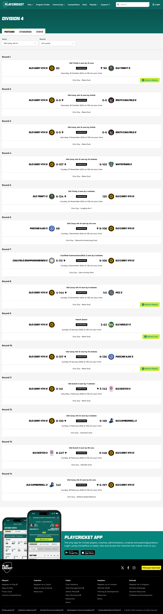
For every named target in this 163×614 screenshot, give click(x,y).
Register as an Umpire (107, 584)
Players (5, 580)
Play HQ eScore (73, 595)
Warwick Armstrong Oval (86, 240)
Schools (132, 580)
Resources (38, 592)
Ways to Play (7, 588)
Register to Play (9, 584)
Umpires (101, 580)
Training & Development (108, 592)
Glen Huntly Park (86, 272)
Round (42, 39)
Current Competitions (11, 595)
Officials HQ (103, 588)
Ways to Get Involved (43, 588)
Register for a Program (139, 584)
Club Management (75, 588)
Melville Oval (86, 465)
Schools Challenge (137, 588)
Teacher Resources (137, 592)
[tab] (9, 32)
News (68, 602)
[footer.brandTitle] (7, 573)
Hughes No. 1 (86, 208)
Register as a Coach (42, 584)
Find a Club (7, 592)
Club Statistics (72, 584)
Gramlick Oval (86, 433)
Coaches (37, 580)
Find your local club (151, 568)
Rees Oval (86, 80)
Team (4, 39)
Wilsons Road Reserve (86, 497)
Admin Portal (72, 592)
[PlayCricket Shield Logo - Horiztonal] (13, 4)
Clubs (68, 580)
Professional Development (140, 595)
